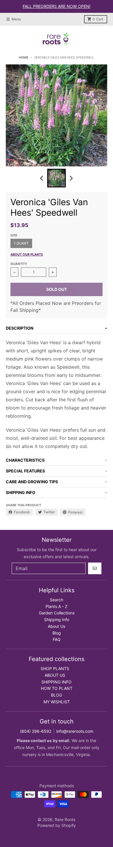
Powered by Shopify (56, 825)
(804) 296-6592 (35, 731)
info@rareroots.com (74, 731)
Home (23, 57)
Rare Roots (65, 819)
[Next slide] (71, 178)
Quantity (18, 264)
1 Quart (21, 243)
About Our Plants (26, 254)
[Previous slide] (42, 178)
